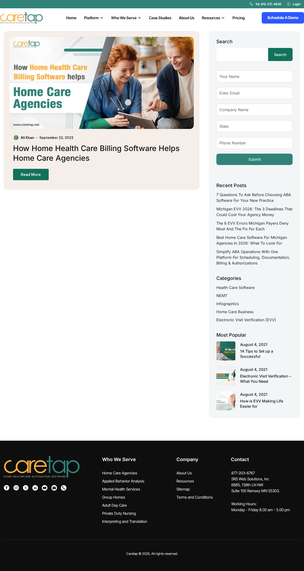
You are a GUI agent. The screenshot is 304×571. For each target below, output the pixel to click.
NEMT (221, 295)
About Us (186, 17)
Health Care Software (235, 287)
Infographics (227, 303)
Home (71, 17)
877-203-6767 (243, 473)
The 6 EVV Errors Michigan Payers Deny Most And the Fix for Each (252, 226)
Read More (31, 174)
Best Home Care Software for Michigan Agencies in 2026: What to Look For (251, 240)
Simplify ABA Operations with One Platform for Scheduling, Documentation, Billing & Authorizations (253, 257)
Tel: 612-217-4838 (268, 4)
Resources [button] (211, 17)
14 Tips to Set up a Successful (256, 354)
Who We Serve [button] (124, 17)
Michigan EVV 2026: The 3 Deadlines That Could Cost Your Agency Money (254, 212)
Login (296, 4)
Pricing (239, 17)
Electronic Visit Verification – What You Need (265, 379)
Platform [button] (91, 17)
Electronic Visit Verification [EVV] (246, 319)
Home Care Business (234, 311)
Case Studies (160, 17)
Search (224, 41)
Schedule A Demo (282, 17)
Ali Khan (27, 137)
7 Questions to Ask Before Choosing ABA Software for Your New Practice (253, 197)
